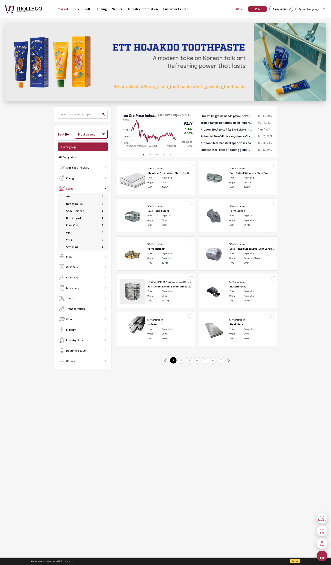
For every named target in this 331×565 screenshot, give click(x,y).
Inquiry (322, 520)
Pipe (68, 232)
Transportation (75, 308)
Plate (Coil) (72, 225)
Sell (322, 532)
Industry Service (76, 340)
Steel (69, 188)
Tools (69, 298)
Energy (70, 178)
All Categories (67, 157)
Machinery (72, 288)
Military (71, 329)
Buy (322, 545)
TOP (322, 558)
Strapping (72, 246)
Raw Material (74, 203)
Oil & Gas (72, 267)
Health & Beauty (76, 350)
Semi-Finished (75, 210)
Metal (69, 256)
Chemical (72, 277)
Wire (69, 239)
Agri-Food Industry (77, 167)
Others (70, 360)
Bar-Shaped (73, 218)
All (68, 196)
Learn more (68, 561)
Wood (69, 319)
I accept (295, 561)
